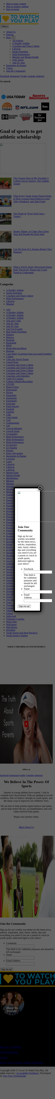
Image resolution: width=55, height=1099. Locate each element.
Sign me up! (24, 606)
